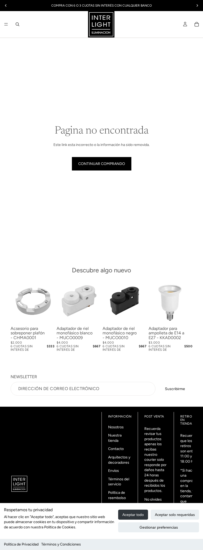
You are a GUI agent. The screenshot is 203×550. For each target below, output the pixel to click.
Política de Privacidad (21, 544)
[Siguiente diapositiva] (94, 302)
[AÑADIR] (46, 316)
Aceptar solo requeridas (175, 515)
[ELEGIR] (184, 316)
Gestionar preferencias (159, 527)
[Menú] (6, 24)
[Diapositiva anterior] (62, 302)
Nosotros (116, 427)
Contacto (116, 449)
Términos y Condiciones (61, 544)
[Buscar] (17, 24)
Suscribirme (175, 389)
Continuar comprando (101, 164)
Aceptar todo (133, 515)
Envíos (113, 470)
